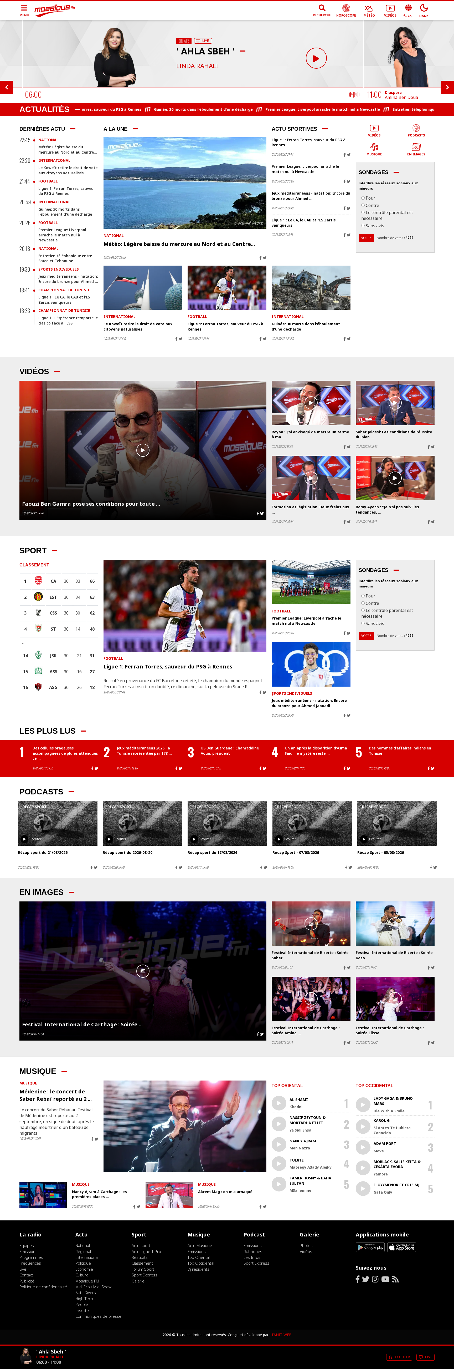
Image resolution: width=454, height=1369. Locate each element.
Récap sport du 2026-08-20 (127, 852)
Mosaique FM (87, 1281)
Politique (83, 1263)
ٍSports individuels (58, 269)
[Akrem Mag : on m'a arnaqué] (169, 1195)
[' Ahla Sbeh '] (25, 1364)
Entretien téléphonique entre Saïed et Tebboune (360, 109)
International (54, 160)
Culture (82, 1274)
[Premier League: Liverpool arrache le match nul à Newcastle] (311, 582)
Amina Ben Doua (401, 97)
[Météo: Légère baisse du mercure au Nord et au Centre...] (185, 183)
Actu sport (141, 1245)
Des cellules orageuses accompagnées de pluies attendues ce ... (65, 753)
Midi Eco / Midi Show (93, 1286)
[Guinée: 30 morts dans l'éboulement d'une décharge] (311, 288)
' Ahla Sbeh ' (51, 1351)
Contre (372, 205)
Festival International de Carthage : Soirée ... (82, 1024)
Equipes (26, 1245)
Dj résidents (198, 1269)
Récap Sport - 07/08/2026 (295, 852)
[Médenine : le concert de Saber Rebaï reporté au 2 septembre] (185, 1126)
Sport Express (144, 1274)
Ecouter (36, 839)
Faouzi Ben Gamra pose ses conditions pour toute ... (91, 503)
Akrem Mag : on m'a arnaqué (225, 1191)
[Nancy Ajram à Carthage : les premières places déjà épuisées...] (43, 1195)
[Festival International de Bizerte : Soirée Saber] (311, 923)
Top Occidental (201, 1263)
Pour (370, 198)
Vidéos (306, 1251)
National (48, 139)
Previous (6, 87)
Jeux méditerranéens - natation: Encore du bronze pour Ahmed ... (68, 279)
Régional (83, 1251)
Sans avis (375, 226)
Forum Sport (143, 1269)
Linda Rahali (197, 65)
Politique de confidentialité (43, 1286)
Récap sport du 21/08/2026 (43, 852)
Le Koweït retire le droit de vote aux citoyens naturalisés (67, 170)
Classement (142, 1263)
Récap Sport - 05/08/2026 (380, 852)
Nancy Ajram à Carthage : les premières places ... (99, 1194)
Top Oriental (199, 1257)
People (81, 1304)
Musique (28, 1083)
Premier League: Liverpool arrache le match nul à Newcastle (244, 109)
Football (48, 181)
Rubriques (253, 1251)
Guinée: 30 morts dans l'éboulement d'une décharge (125, 109)
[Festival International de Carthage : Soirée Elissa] (395, 999)
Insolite (82, 1310)
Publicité (26, 1281)
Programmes (31, 1257)
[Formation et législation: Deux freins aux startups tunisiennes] (311, 478)
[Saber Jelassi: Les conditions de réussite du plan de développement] (395, 403)
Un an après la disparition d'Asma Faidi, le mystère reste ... (316, 751)
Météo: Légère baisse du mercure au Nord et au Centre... (67, 149)
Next (447, 87)
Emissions (28, 1251)
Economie (84, 1269)
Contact (26, 1274)
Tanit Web (281, 1334)
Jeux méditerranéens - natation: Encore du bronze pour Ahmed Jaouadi (309, 703)
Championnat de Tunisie (64, 289)
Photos (306, 1245)
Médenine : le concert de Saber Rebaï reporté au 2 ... (55, 1095)
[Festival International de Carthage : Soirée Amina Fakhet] (311, 999)
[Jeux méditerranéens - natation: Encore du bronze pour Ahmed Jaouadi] (311, 664)
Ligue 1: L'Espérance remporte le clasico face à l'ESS (68, 320)
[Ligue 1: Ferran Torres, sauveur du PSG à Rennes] (227, 288)
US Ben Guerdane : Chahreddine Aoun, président (230, 751)
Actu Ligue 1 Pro (146, 1251)
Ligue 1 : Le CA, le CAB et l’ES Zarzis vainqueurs (64, 300)
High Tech (84, 1298)
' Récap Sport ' (34, 806)
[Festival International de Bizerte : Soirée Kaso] (395, 923)
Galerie (138, 1281)
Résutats (140, 1257)
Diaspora (393, 92)
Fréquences (30, 1263)
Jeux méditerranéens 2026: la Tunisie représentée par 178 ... (144, 751)
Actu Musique (200, 1245)
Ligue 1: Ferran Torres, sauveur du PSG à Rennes (66, 191)
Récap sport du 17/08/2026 (212, 852)
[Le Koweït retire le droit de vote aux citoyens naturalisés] (143, 288)
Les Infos (252, 1257)
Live (22, 1269)
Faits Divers (85, 1292)
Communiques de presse (98, 1316)
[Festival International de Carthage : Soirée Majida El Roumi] (142, 971)
